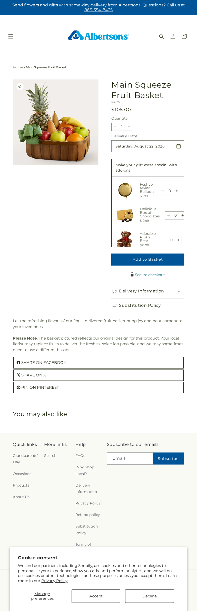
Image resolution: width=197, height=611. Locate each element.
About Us (21, 496)
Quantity (119, 118)
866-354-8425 (98, 9)
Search (50, 455)
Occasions (22, 473)
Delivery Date (124, 136)
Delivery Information (86, 488)
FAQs (80, 455)
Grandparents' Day (25, 458)
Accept (96, 596)
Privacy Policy (54, 580)
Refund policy (87, 514)
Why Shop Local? (84, 470)
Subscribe (168, 458)
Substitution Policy (86, 529)
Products (21, 485)
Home (18, 67)
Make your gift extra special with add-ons (146, 168)
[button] (10, 36)
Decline (149, 596)
